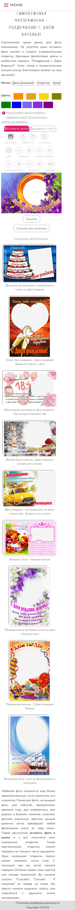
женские (35, 814)
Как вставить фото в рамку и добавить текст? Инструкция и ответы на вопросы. (24, 117)
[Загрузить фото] (10, 136)
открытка (43, 83)
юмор (56, 83)
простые (37, 819)
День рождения (23, 83)
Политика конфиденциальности (37, 903)
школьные (22, 819)
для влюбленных (36, 810)
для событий (22, 805)
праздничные (45, 805)
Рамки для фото (28, 800)
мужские (48, 814)
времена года (11, 810)
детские (6, 819)
